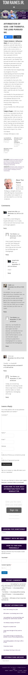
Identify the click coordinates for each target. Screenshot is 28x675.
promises (5, 169)
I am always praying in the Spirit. (11, 622)
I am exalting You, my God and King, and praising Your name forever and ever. (13, 618)
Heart (17, 160)
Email (3, 439)
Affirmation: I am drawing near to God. (13, 613)
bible (16, 166)
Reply (5, 228)
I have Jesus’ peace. (8, 646)
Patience (5, 163)
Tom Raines (13, 234)
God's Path (21, 159)
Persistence (20, 168)
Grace (14, 160)
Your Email (5, 557)
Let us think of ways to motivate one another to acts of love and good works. (13, 636)
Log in (14, 669)
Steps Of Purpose (6, 588)
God (23, 166)
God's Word (10, 160)
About (11, 670)
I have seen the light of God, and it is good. (12, 631)
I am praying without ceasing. (17, 592)
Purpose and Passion (11, 163)
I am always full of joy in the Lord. (11, 650)
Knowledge (12, 162)
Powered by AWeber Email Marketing (14, 518)
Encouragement (15, 159)
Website (3, 446)
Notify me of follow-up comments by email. (13, 455)
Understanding (12, 164)
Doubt (11, 159)
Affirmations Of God (13, 2)
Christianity (20, 166)
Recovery (17, 163)
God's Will (6, 160)
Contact (23, 672)
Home (6, 670)
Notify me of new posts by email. (10, 460)
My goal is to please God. (9, 626)
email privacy (17, 515)
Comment (4, 415)
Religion (9, 169)
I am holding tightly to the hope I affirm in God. (13, 641)
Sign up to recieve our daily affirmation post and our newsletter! (13, 471)
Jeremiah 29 (10, 168)
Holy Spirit (20, 160)
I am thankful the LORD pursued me (8, 138)
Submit (4, 572)
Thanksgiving (6, 164)
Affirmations (12, 166)
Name (3, 433)
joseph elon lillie (12, 211)
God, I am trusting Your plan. (10, 609)
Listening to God (18, 162)
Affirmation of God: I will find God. (8, 149)
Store (20, 670)
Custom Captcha (7, 565)
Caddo (9, 285)
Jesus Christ (6, 162)
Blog (16, 670)
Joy (9, 162)
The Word (18, 169)
